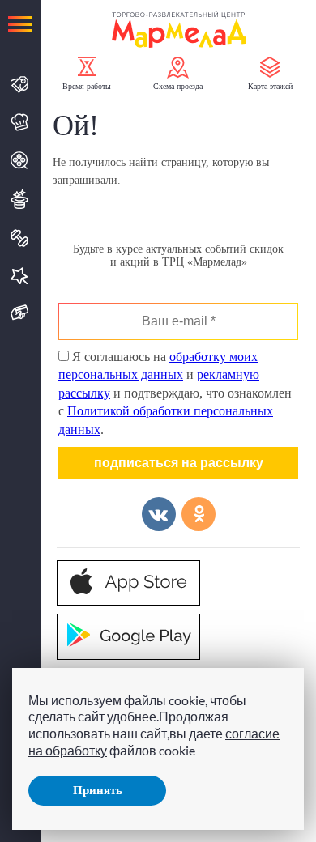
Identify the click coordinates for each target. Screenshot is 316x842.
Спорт (20, 238)
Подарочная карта (20, 312)
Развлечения (20, 199)
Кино (20, 160)
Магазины (20, 84)
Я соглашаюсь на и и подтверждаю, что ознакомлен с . (175, 393)
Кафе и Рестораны (20, 122)
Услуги (20, 275)
